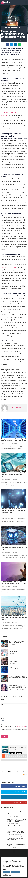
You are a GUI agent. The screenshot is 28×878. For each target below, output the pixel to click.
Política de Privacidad (21, 726)
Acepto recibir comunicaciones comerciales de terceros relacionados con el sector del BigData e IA (14, 730)
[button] (26, 2)
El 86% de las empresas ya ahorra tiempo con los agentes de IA (17, 642)
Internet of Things (20, 829)
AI (10, 644)
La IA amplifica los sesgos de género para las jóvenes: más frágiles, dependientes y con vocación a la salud (18, 686)
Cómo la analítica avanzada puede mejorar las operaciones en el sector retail (15, 812)
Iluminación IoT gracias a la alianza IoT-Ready (16, 845)
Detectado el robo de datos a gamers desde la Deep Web (15, 839)
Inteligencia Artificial (12, 28)
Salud (23, 836)
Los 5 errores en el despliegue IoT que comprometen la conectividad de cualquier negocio (14, 617)
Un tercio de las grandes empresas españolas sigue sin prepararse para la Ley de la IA (14, 547)
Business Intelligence (17, 815)
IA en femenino (13, 689)
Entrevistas (15, 823)
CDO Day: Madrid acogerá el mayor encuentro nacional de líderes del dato (17, 668)
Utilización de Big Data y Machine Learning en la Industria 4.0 (15, 826)
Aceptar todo (6, 871)
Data (13, 836)
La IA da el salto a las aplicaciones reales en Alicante (17, 650)
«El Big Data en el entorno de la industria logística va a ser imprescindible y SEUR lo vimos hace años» (16, 820)
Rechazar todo (15, 871)
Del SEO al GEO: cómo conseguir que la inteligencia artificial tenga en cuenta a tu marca (13, 474)
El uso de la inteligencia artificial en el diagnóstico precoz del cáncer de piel (15, 832)
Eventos (13, 644)
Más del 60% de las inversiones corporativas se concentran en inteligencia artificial (16, 660)
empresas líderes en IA (8, 267)
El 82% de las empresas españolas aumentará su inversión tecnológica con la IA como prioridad (14, 510)
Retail (18, 816)
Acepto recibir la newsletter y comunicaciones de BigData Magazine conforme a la (13, 725)
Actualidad (12, 670)
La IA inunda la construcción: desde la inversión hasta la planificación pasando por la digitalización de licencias (18, 677)
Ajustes (5, 874)
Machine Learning (18, 836)
